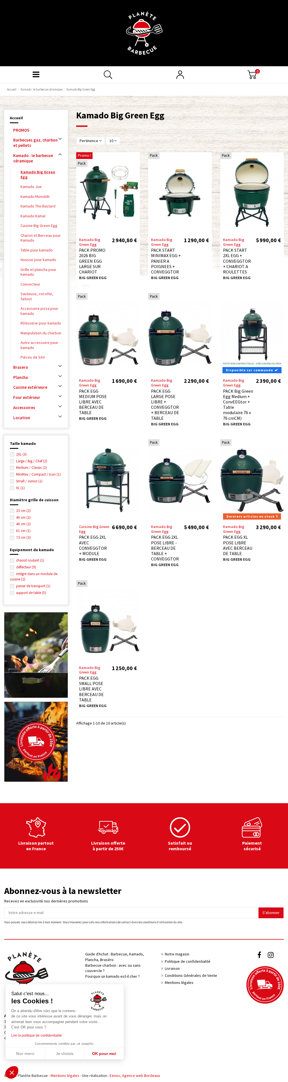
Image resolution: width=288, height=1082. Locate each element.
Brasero (20, 367)
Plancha (20, 377)
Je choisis (64, 1053)
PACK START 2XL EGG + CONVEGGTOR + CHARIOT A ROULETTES (237, 261)
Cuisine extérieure (30, 387)
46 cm (23, 524)
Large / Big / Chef (31, 461)
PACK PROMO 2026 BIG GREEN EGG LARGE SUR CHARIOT (92, 261)
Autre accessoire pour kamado (39, 345)
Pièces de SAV (33, 357)
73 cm (23, 537)
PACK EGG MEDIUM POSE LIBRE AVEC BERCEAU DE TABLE (93, 402)
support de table (31, 592)
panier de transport (33, 586)
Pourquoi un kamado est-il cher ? (112, 976)
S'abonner (271, 912)
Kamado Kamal (33, 215)
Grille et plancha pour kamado (38, 272)
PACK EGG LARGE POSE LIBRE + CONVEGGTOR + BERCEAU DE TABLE (165, 404)
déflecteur (26, 567)
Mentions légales (179, 982)
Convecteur (30, 284)
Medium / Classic (31, 467)
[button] (12, 1072)
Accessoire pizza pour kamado (39, 311)
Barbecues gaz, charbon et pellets (35, 142)
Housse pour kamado (38, 259)
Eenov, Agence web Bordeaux (135, 1075)
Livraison (172, 968)
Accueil (16, 117)
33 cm (23, 510)
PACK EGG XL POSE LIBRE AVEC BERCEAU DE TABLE (237, 545)
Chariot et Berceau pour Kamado (41, 238)
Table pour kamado (37, 250)
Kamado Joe (31, 186)
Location (21, 417)
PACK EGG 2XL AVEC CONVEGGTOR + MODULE (93, 545)
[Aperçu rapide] (135, 170)
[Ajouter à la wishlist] (135, 160)
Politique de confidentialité (187, 961)
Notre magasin (177, 954)
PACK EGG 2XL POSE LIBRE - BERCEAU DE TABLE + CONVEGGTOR (165, 548)
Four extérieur (26, 397)
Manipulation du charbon (41, 332)
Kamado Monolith (35, 196)
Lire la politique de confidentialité (36, 1035)
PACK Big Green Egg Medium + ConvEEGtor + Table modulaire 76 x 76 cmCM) (238, 404)
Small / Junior (29, 481)
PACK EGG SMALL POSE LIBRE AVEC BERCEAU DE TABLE (91, 689)
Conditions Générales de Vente (191, 975)
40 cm (23, 517)
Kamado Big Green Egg (38, 174)
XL (20, 487)
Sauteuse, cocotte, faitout (37, 296)
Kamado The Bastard (38, 206)
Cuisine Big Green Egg (39, 225)
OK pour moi (104, 1053)
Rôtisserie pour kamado (41, 323)
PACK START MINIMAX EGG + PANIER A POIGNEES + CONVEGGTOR (166, 261)
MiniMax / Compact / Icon (38, 474)
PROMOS (21, 130)
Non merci (25, 1053)
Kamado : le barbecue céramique (33, 158)
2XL (21, 454)
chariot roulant (30, 560)
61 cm (23, 530)
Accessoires (24, 407)
